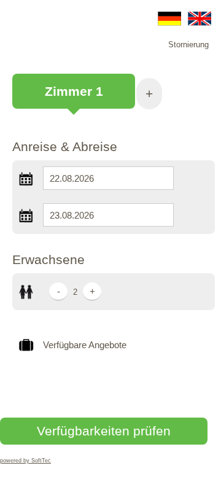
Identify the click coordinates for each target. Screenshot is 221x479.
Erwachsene (48, 259)
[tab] (73, 97)
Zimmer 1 (74, 91)
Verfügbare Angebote (84, 345)
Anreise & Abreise (64, 146)
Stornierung (188, 44)
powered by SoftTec (25, 461)
